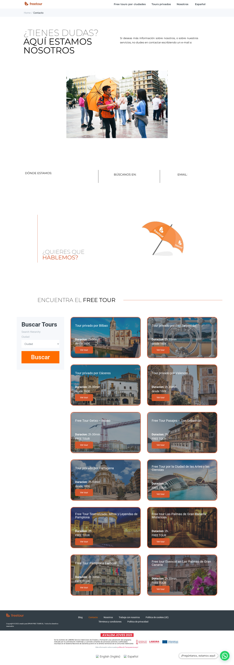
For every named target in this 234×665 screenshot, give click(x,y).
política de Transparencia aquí (127, 647)
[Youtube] (214, 618)
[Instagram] (206, 618)
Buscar (40, 357)
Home (27, 12)
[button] (225, 656)
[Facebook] (199, 618)
